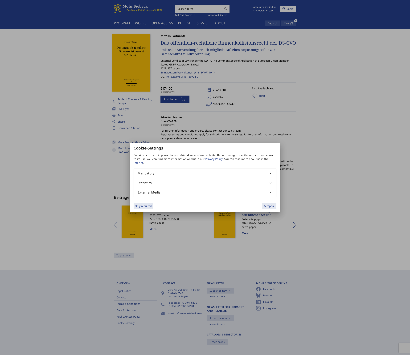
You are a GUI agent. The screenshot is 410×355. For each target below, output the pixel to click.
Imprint (138, 163)
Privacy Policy (214, 159)
